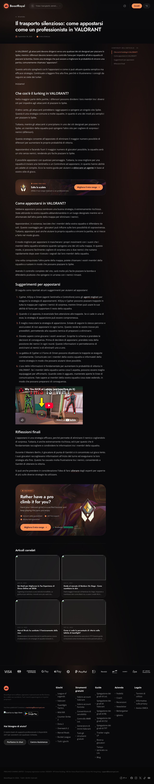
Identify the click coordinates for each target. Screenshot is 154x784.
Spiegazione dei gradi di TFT (104, 727)
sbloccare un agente (83, 167)
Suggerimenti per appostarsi (124, 60)
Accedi (137, 6)
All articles (21, 17)
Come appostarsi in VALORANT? (125, 56)
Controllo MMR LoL (84, 720)
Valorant (61, 700)
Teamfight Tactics (62, 706)
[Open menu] (146, 6)
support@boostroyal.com (110, 772)
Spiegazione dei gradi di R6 (104, 712)
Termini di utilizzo (140, 695)
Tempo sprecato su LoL (102, 750)
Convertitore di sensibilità (84, 713)
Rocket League (64, 737)
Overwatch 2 (63, 728)
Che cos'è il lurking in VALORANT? (126, 52)
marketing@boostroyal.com (35, 707)
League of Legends (62, 695)
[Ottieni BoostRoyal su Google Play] (31, 713)
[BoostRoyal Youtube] (149, 778)
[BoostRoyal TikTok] (144, 778)
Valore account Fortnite (84, 705)
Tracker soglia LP (103, 734)
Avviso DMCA (142, 708)
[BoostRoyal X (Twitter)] (140, 778)
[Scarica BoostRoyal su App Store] (13, 713)
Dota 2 (61, 724)
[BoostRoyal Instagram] (136, 778)
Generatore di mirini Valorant (84, 727)
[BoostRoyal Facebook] (131, 778)
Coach (119, 698)
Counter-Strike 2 (64, 718)
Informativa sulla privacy (141, 702)
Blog (99, 757)
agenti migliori (91, 296)
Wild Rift (61, 712)
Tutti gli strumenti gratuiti (81, 736)
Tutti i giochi (63, 741)
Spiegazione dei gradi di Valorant (104, 703)
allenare (75, 470)
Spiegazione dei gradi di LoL (104, 695)
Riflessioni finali (119, 64)
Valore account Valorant (84, 698)
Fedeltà (119, 693)
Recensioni (121, 702)
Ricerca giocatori (101, 741)
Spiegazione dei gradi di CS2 (104, 719)
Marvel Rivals (63, 732)
